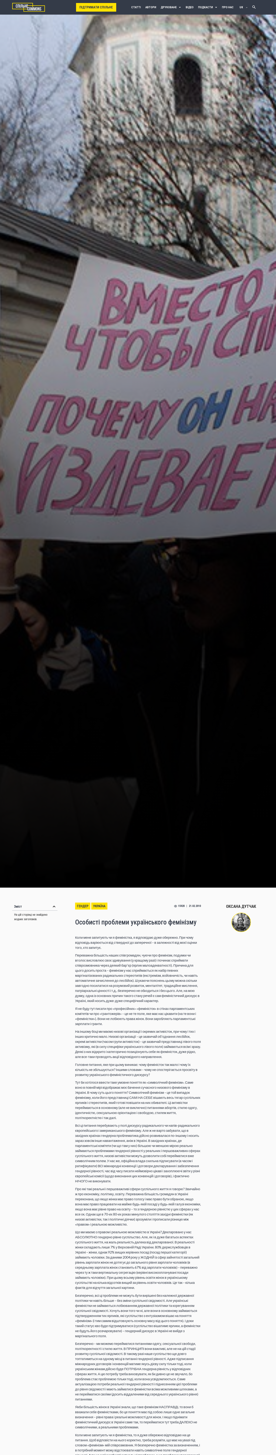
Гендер (82, 906)
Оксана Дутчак (241, 906)
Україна (99, 906)
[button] (54, 906)
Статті (136, 7)
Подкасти (205, 7)
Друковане (169, 7)
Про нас (228, 7)
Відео (190, 7)
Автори (150, 7)
